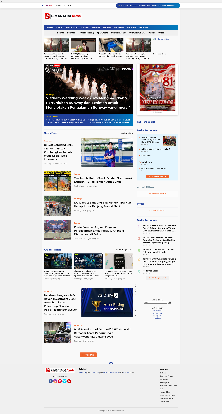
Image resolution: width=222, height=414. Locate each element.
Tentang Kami (165, 382)
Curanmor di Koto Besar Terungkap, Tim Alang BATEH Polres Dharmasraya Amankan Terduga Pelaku (150, 139)
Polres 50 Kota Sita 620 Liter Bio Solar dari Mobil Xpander (111, 55)
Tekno (140, 203)
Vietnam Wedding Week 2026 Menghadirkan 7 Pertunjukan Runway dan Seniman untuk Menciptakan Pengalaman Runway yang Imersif (88, 103)
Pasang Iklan (165, 392)
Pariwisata (119, 27)
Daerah (59, 27)
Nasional (96, 27)
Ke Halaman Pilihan (157, 194)
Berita (61, 33)
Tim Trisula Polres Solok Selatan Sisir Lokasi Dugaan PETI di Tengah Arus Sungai (103, 180)
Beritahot (72, 33)
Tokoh (152, 33)
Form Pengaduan (166, 398)
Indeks (50, 27)
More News (88, 355)
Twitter (65, 384)
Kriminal (85, 27)
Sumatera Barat (138, 33)
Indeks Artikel (126, 133)
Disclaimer (145, 155)
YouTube (71, 384)
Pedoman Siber (159, 54)
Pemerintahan (119, 33)
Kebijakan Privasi (166, 376)
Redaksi (163, 373)
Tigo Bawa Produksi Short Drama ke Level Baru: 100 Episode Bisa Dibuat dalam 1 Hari (110, 121)
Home (49, 5)
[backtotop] (111, 364)
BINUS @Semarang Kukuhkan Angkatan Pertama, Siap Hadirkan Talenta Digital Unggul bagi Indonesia (83, 56)
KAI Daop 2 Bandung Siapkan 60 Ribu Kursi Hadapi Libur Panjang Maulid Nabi (103, 204)
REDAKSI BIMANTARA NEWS (153, 168)
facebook (157, 310)
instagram (157, 315)
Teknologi (143, 27)
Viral (162, 33)
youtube (157, 318)
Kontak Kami (146, 162)
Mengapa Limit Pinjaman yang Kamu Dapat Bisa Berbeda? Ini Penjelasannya (118, 273)
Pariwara (107, 27)
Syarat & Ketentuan (167, 395)
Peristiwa (131, 27)
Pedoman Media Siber (168, 386)
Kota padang (88, 33)
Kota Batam (71, 27)
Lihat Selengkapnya (123, 250)
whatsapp (157, 313)
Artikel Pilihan (145, 187)
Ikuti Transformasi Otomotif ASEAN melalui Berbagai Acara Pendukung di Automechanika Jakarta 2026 (102, 333)
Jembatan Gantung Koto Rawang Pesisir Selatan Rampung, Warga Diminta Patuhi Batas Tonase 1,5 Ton (56, 56)
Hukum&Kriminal (111, 372)
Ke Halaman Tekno (156, 210)
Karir (161, 389)
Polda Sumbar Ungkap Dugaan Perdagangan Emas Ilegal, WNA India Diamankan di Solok (149, 5)
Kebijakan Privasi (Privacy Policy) (155, 149)
